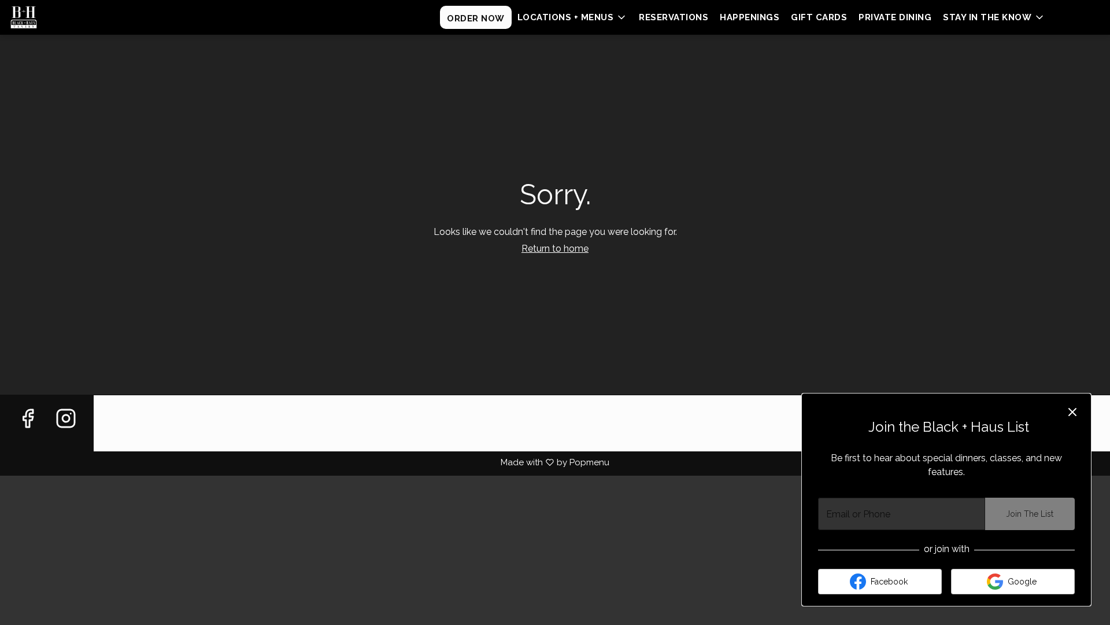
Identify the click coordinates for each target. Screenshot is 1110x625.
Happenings (749, 17)
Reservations (673, 17)
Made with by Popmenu (304, 462)
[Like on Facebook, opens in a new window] (27, 432)
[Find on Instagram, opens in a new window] (66, 432)
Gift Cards (819, 17)
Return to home (555, 248)
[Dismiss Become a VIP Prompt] (1072, 412)
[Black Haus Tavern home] (61, 17)
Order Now (476, 18)
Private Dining (895, 17)
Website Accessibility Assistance (181, 418)
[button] (573, 17)
